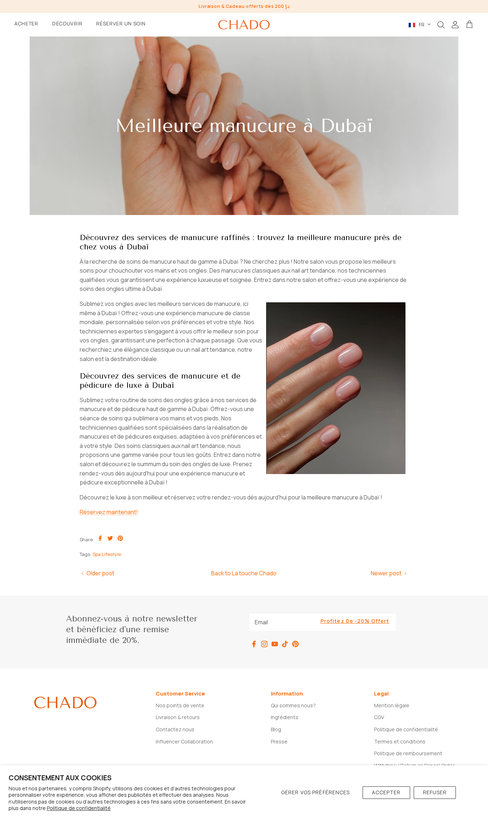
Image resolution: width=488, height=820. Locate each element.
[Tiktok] (285, 644)
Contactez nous (175, 729)
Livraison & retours (178, 717)
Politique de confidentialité (79, 808)
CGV (379, 717)
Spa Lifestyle (107, 554)
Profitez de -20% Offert (354, 621)
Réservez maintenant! (109, 512)
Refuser (435, 792)
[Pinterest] (295, 644)
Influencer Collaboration (184, 741)
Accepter (386, 792)
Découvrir (67, 23)
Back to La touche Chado (244, 573)
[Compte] (455, 24)
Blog (276, 729)
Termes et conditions (399, 741)
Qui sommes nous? (293, 705)
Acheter (26, 23)
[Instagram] (264, 644)
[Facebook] (254, 644)
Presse (279, 741)
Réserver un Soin (120, 23)
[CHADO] (244, 24)
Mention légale (391, 705)
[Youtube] (275, 644)
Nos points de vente (180, 705)
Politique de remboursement (408, 753)
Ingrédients (284, 717)
